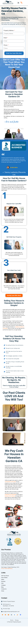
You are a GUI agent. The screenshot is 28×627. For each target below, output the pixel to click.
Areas (2, 590)
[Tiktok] (17, 615)
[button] (18, 3)
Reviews (3, 581)
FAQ (2, 583)
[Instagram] (11, 615)
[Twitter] (2, 615)
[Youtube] (8, 615)
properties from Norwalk (10, 494)
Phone (6, 45)
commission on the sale (10, 481)
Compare (3, 585)
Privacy (17, 620)
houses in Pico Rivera (10, 496)
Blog (2, 587)
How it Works (4, 577)
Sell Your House (5, 575)
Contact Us (3, 589)
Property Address (9, 30)
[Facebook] (5, 615)
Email (5, 37)
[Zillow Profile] (14, 615)
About (2, 579)
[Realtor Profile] (20, 615)
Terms (11, 620)
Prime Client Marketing (6, 568)
